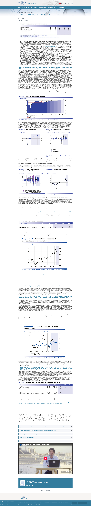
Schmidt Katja (53, 17)
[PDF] (23, 20)
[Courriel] (21, 20)
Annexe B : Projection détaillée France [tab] (27, 437)
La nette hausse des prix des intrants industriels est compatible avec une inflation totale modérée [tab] (38, 430)
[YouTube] (68, 3)
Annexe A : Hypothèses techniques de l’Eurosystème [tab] (29, 434)
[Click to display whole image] (72, 39)
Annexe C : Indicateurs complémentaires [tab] (27, 440)
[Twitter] (65, 3)
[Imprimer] (19, 20)
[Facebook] (64, 3)
